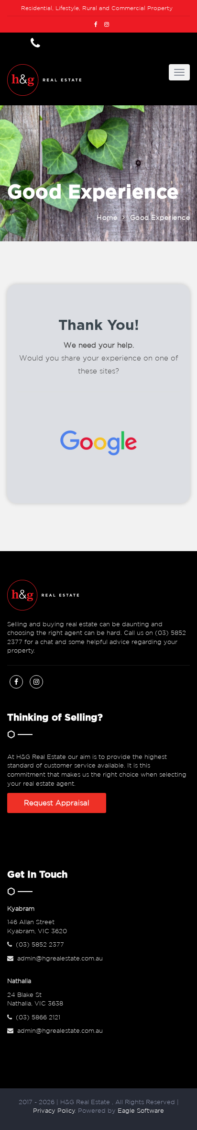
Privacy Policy (54, 1110)
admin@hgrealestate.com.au (60, 958)
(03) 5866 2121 (38, 1017)
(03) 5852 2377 (40, 944)
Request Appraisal (56, 803)
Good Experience (160, 217)
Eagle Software (141, 1110)
